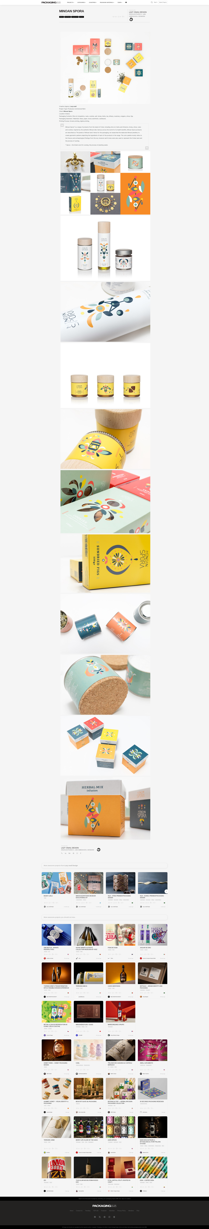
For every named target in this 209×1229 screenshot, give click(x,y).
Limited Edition (79, 899)
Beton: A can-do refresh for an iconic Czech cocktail (55, 1025)
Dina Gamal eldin (82, 1112)
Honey (49, 1105)
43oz (80, 958)
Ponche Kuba (113, 947)
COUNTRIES (92, 2)
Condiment (110, 1142)
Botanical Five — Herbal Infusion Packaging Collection (120, 1102)
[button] (151, 2)
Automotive (142, 990)
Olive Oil (77, 1103)
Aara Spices (112, 1140)
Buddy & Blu (48, 896)
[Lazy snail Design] (131, 19)
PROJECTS (70, 2)
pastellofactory (81, 996)
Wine (81, 951)
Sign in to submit (126, 1198)
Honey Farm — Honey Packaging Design (55, 1064)
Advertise (112, 1210)
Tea (86, 1026)
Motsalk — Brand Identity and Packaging (151, 987)
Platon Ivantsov (146, 1073)
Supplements (148, 1065)
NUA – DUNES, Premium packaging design (152, 896)
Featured (103, 1210)
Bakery (61, 16)
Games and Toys (143, 1103)
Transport (148, 990)
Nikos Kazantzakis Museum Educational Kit (86, 896)
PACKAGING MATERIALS (106, 2)
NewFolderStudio (50, 1190)
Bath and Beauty (79, 1065)
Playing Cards (158, 1145)
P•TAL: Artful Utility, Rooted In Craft (119, 1181)
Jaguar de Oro (145, 947)
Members (131, 1210)
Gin (49, 951)
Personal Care (87, 1065)
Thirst (112, 958)
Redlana (48, 1152)
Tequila (146, 949)
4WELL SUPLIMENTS (146, 1063)
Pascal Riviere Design (115, 1035)
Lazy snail (73, 106)
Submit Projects (163, 2)
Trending (87, 1210)
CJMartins (145, 1190)
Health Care (142, 1065)
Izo (45, 1180)
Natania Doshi (145, 1152)
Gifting (120, 899)
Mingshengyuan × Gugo (84, 1024)
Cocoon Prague (50, 1035)
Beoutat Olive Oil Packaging (86, 1101)
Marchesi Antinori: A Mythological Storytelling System (150, 1141)
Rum (113, 949)
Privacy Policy (121, 1210)
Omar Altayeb (145, 996)
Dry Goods (116, 899)
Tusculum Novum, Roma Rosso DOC (87, 1181)
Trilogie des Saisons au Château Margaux (120, 1064)
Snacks (81, 16)
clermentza (145, 1112)
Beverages (78, 1026)
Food (45, 1105)
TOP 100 (95, 1210)
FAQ (138, 1210)
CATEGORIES (81, 2)
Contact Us (79, 1210)
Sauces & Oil (75, 16)
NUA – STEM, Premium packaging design (119, 896)
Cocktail (49, 1028)
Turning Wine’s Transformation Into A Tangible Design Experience (56, 987)
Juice (86, 1142)
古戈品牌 (80, 1035)
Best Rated (67, 16)
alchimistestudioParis (83, 1073)
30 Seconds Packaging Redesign (152, 1101)
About (71, 1210)
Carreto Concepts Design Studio (149, 958)
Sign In (155, 2)
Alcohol (45, 951)
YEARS (119, 2)
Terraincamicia (81, 986)
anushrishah (113, 1152)
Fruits (83, 1142)
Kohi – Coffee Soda (147, 1180)
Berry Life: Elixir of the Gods (87, 1140)
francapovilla (81, 1190)
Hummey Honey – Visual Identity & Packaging (56, 1102)
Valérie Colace (113, 1073)
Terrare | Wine (49, 1140)
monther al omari (50, 958)
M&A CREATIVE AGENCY (52, 996)
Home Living (110, 1184)
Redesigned (91, 1142)
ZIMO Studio (49, 1073)
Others (84, 899)
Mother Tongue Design (115, 1190)
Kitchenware (116, 1184)
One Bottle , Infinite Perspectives (51, 948)
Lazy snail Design (138, 12)
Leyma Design (49, 1112)
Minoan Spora (68, 111)
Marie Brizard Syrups (116, 1024)
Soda (51, 1182)
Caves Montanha (114, 986)
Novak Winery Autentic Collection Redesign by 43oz (86, 948)
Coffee (147, 1182)
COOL (78, 1063)
